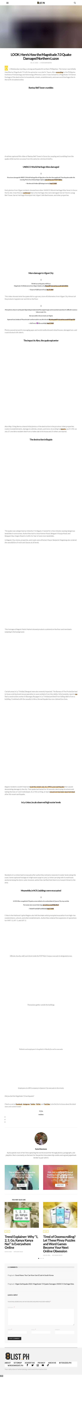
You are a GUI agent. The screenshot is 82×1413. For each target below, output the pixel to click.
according (59, 72)
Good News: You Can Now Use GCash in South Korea (34, 1275)
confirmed (26, 193)
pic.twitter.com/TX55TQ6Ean (53, 180)
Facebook (19, 1104)
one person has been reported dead (62, 792)
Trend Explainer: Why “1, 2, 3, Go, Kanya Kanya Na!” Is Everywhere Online (21, 1242)
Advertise (30, 1363)
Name (10, 1329)
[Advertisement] (41, 1392)
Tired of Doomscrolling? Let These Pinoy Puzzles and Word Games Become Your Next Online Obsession (59, 1244)
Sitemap (18, 1363)
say (76, 694)
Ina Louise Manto (57, 1255)
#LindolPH (48, 286)
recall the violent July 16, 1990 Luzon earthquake (46, 787)
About (8, 1363)
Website (57, 1329)
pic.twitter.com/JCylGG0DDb (59, 286)
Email (33, 1329)
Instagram (26, 1104)
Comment (11, 1307)
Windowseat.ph (15, 1365)
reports (63, 429)
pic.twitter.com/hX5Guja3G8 (66, 319)
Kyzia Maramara (41, 1149)
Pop (22, 1168)
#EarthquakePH (53, 319)
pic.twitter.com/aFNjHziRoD (51, 905)
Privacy (41, 1363)
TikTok (38, 1104)
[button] (38, 1258)
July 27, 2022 (53, 183)
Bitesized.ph (65, 1363)
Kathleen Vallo (18, 1251)
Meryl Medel (26, 1180)
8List (7, 1231)
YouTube (47, 1104)
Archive (52, 1363)
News (60, 1168)
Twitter (32, 1104)
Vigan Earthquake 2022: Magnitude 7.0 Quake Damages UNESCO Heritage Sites (44, 1284)
